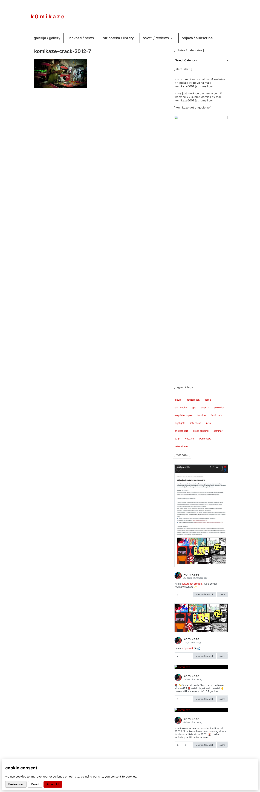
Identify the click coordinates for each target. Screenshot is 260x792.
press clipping (201, 430)
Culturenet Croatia (191, 583)
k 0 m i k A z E (47, 16)
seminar (218, 430)
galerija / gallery (47, 38)
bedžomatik (193, 399)
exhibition (219, 407)
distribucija (181, 407)
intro (208, 423)
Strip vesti (187, 648)
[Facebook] (201, 14)
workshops (205, 438)
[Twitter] (222, 14)
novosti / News (81, 38)
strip (177, 438)
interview (195, 423)
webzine (189, 438)
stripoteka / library (118, 38)
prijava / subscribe (197, 38)
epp (194, 407)
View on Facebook (204, 594)
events (205, 407)
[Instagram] (211, 14)
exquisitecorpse (183, 415)
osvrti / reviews (156, 38)
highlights (180, 423)
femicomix (216, 415)
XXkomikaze (181, 446)
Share (222, 594)
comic (207, 399)
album (178, 399)
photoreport (181, 430)
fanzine (201, 415)
